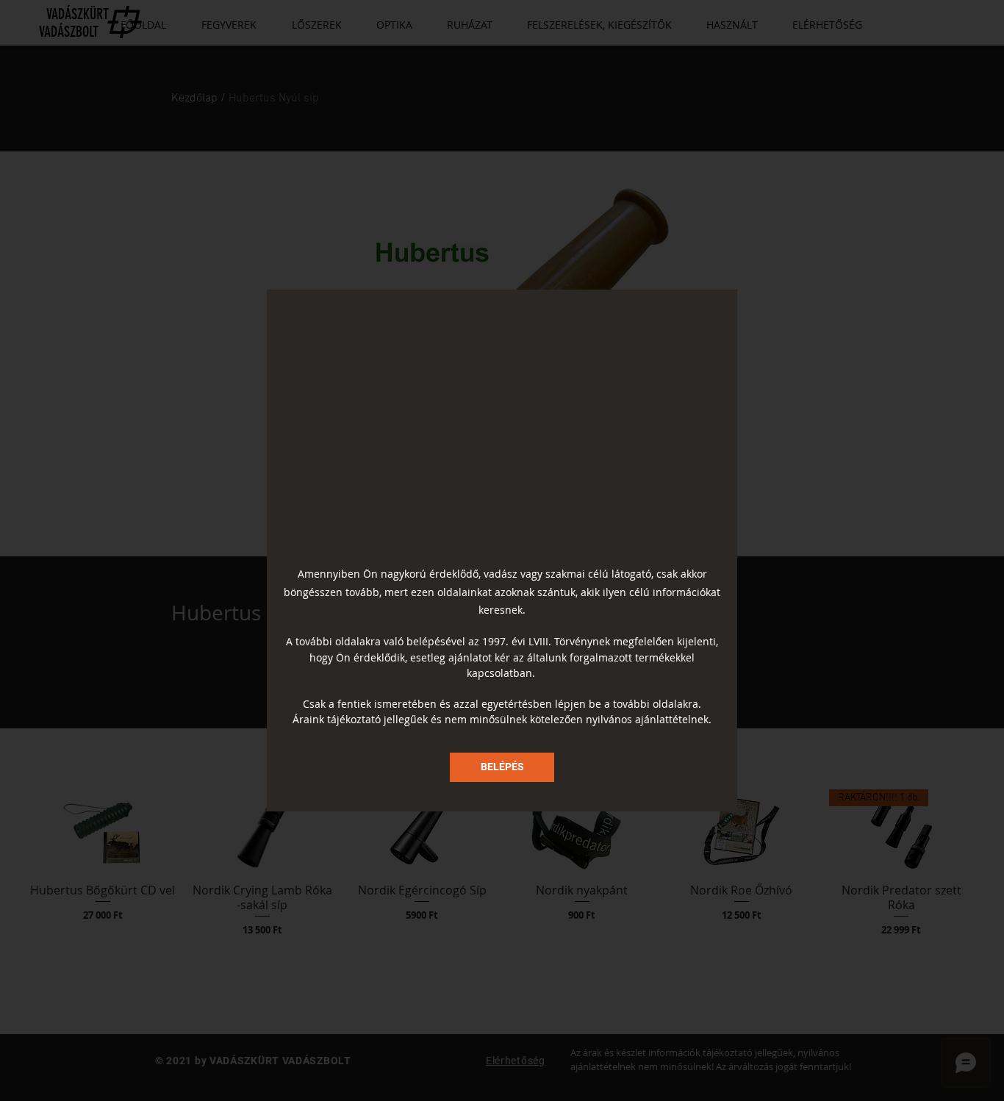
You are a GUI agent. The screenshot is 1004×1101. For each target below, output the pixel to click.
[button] (502, 767)
